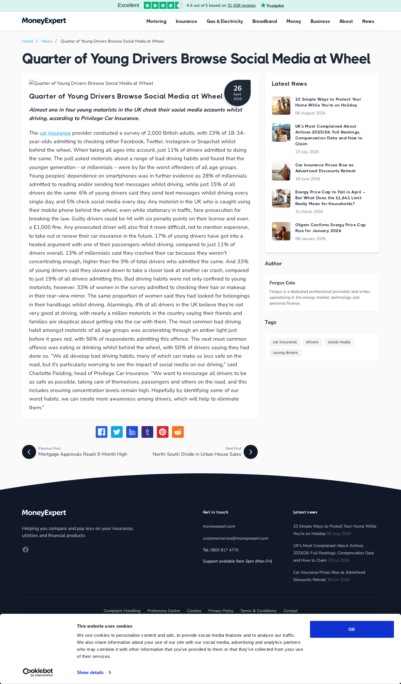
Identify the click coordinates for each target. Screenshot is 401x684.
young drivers (285, 352)
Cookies (194, 611)
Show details (90, 672)
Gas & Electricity (225, 21)
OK (351, 629)
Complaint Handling (122, 611)
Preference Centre (163, 611)
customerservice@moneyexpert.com (235, 538)
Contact (291, 611)
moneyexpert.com (219, 526)
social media (339, 342)
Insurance (186, 21)
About (346, 21)
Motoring (156, 21)
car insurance (55, 132)
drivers (312, 342)
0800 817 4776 (224, 550)
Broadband (264, 21)
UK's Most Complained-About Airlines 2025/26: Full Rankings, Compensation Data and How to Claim (333, 553)
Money (294, 21)
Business (320, 21)
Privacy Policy (220, 611)
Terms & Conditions (258, 611)
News (368, 21)
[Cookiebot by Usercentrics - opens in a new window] (38, 672)
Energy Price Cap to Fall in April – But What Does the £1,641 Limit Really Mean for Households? (330, 198)
